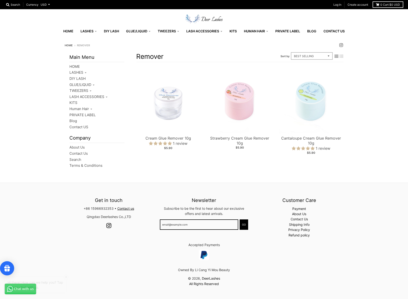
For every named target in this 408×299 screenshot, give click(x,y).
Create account (358, 4)
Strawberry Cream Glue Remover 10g (239, 140)
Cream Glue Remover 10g (168, 138)
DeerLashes (211, 278)
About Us (77, 147)
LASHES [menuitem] (87, 31)
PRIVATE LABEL (82, 115)
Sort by (284, 56)
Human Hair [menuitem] (254, 31)
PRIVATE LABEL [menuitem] (287, 31)
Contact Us (78, 153)
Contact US (78, 127)
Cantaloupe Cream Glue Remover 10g (311, 140)
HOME (74, 66)
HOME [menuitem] (68, 31)
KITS (73, 102)
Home (69, 45)
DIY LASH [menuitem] (111, 31)
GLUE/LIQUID (80, 84)
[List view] (341, 56)
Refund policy (299, 235)
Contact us (125, 208)
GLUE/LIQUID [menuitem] (136, 31)
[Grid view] (336, 56)
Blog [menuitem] (311, 31)
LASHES (76, 72)
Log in (337, 4)
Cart (390, 4)
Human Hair (79, 109)
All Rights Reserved (204, 284)
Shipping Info (299, 224)
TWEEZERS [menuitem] (167, 31)
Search (75, 159)
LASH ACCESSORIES (86, 96)
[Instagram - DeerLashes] (341, 45)
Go (244, 224)
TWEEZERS (78, 90)
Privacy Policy (299, 230)
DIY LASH (77, 78)
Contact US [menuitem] (334, 31)
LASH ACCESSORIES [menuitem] (202, 31)
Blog (73, 121)
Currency (32, 4)
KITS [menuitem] (233, 31)
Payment (299, 209)
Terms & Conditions (85, 165)
